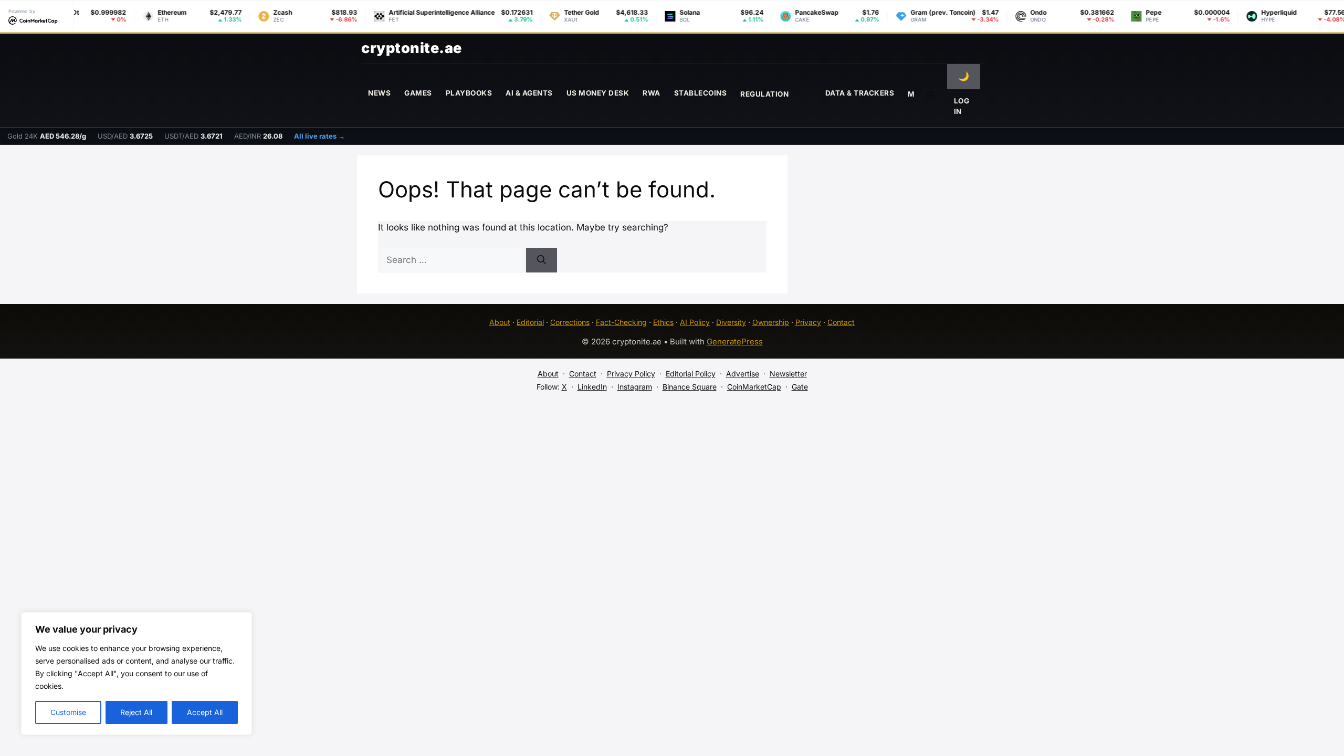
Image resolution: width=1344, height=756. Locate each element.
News (379, 93)
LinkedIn (592, 386)
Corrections (570, 322)
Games (418, 93)
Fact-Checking (621, 322)
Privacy (808, 322)
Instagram (634, 386)
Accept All (205, 712)
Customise (68, 712)
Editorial (530, 322)
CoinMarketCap (754, 386)
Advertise (742, 373)
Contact (841, 322)
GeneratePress (735, 341)
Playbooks (469, 93)
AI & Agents (529, 93)
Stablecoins (700, 93)
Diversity (731, 322)
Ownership (770, 322)
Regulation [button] (764, 94)
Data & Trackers (860, 93)
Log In (962, 106)
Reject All (136, 712)
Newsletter (788, 373)
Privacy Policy (631, 373)
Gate (800, 386)
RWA (651, 93)
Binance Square (690, 386)
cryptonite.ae (411, 48)
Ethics (663, 322)
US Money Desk (597, 93)
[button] (931, 93)
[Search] (541, 260)
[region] (136, 673)
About (499, 322)
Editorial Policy (691, 373)
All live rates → (319, 136)
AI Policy (695, 322)
